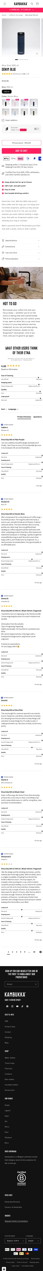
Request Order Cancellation (16, 1221)
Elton (7, 1116)
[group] (21, 366)
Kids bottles (9, 1079)
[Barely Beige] (6, 112)
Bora (6, 1143)
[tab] (24, 417)
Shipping (8, 1037)
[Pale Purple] (24, 103)
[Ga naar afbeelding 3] (20, 59)
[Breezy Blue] (15, 112)
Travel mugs (10, 1063)
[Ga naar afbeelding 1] (16, 59)
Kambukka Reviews (12, 1202)
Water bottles (10, 1058)
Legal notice (15, 1266)
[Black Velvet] (6, 103)
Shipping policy (34, 1262)
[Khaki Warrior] (34, 112)
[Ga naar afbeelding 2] (19, 59)
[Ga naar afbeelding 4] (22, 59)
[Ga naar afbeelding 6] (25, 59)
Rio (6, 1121)
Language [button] (12, 409)
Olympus (8, 1137)
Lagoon (8, 1110)
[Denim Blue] (34, 103)
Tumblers (8, 1074)
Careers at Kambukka (13, 1207)
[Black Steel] (24, 112)
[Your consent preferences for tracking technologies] (4, 1269)
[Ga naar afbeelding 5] (24, 59)
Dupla (7, 1105)
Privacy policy (10, 1262)
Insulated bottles (11, 1085)
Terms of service (22, 1262)
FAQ (6, 1021)
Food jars (8, 1068)
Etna (6, 1132)
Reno (7, 1127)
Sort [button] (3, 409)
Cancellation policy (28, 1266)
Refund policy (35, 1258)
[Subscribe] (35, 984)
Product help (10, 1026)
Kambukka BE (12, 1258)
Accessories (10, 1090)
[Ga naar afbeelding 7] (27, 59)
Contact (8, 1032)
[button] (4, 3)
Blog (6, 1043)
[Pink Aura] (15, 103)
